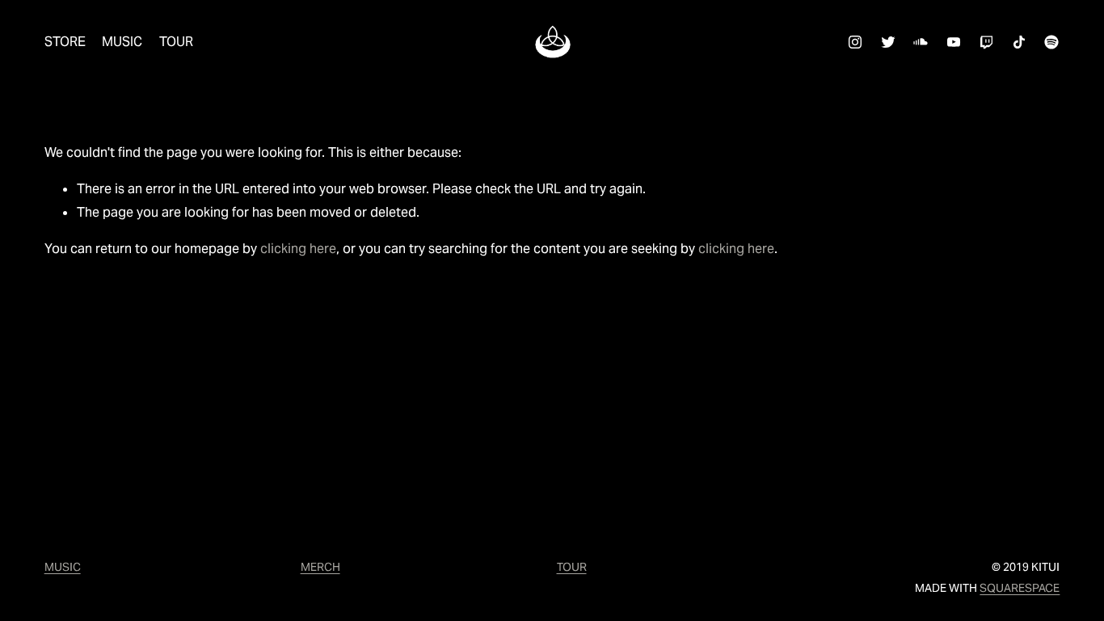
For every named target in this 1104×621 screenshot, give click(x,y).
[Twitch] (986, 42)
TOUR (176, 41)
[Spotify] (1051, 42)
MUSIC (122, 41)
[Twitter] (888, 42)
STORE (65, 41)
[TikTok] (1019, 42)
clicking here (298, 248)
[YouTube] (954, 42)
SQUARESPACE (1020, 588)
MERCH (320, 567)
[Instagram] (855, 42)
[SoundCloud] (920, 42)
